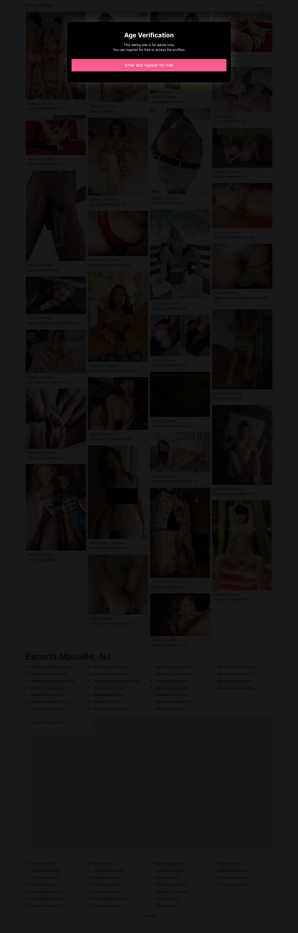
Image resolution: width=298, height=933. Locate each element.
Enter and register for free (149, 65)
